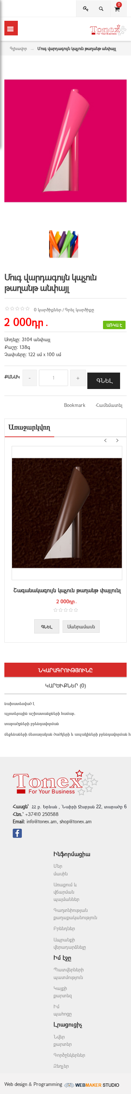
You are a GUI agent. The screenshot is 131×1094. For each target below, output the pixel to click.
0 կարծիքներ (47, 309)
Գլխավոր (18, 48)
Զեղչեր (61, 1066)
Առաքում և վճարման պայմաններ (66, 891)
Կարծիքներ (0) (65, 685)
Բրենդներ (64, 928)
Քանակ (12, 377)
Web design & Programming (34, 1084)
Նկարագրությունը (65, 670)
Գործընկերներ (69, 1055)
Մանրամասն (81, 626)
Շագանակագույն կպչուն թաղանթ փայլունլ (67, 590)
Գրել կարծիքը (79, 309)
